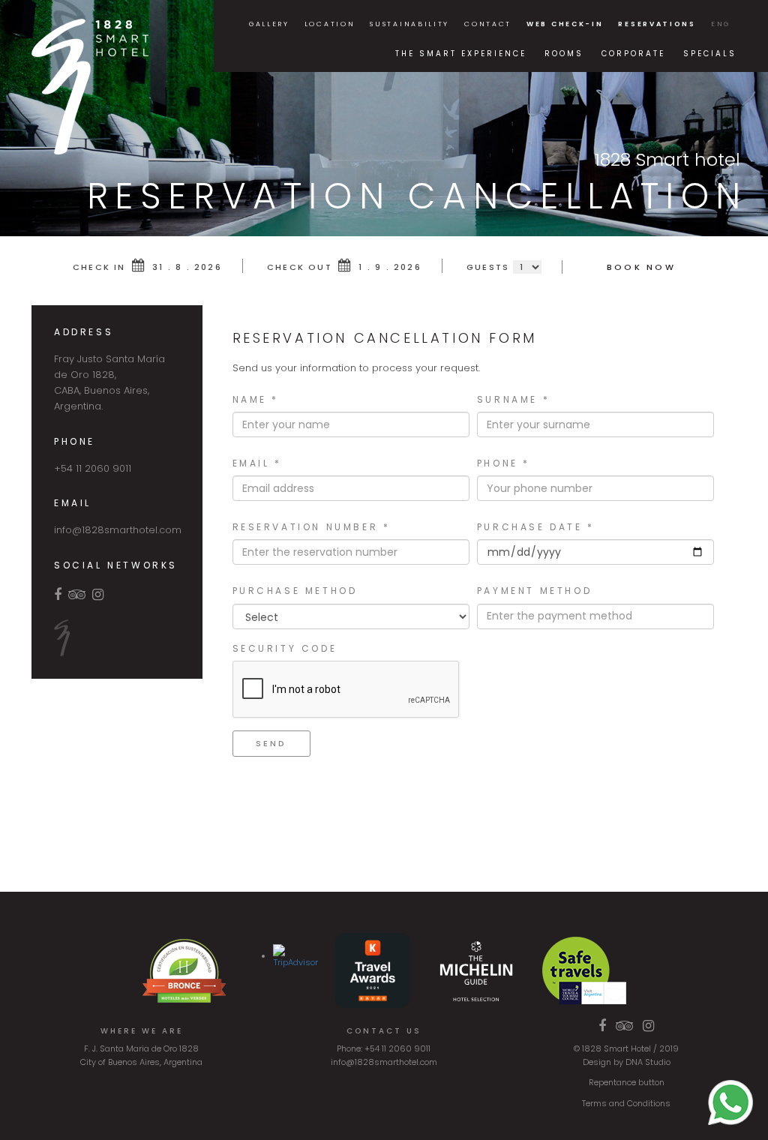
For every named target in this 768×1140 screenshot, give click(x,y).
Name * (256, 399)
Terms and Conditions (626, 1103)
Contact (488, 24)
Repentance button (626, 1082)
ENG (720, 24)
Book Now (641, 267)
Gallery (269, 24)
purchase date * (536, 526)
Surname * (513, 399)
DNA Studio (648, 1062)
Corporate (633, 53)
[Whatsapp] (730, 1101)
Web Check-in (564, 24)
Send (271, 743)
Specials (709, 53)
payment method (534, 590)
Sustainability (409, 24)
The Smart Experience (460, 53)
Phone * (503, 463)
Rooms (564, 53)
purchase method (295, 590)
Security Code (285, 648)
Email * (257, 463)
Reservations (656, 24)
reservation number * (311, 526)
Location (330, 24)
